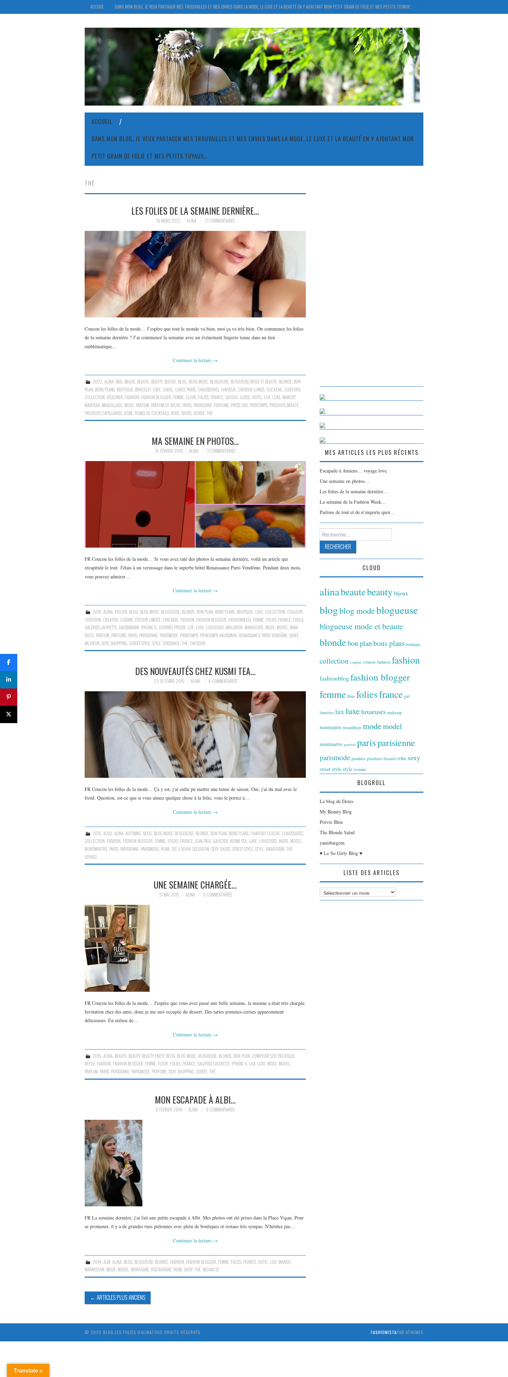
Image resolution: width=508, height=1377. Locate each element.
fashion (132, 397)
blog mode (198, 381)
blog (182, 381)
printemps (258, 405)
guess (245, 397)
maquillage (112, 405)
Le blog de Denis (336, 801)
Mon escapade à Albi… (195, 1099)
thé (210, 413)
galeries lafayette (101, 627)
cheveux (228, 389)
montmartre (96, 849)
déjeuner (115, 397)
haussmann (129, 627)
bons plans (105, 389)
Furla (298, 619)
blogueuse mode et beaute (254, 381)
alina (109, 381)
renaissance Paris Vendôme (263, 635)
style (156, 643)
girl (407, 696)
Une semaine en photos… (344, 481)
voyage (91, 857)
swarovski (275, 849)
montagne (140, 1269)
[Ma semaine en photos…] (195, 504)
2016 (97, 612)
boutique (125, 389)
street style (139, 643)
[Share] (8, 662)
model (282, 627)
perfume (221, 405)
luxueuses (215, 627)
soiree (199, 413)
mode (129, 405)
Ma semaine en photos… (195, 440)
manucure (254, 627)
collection (95, 397)
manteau (92, 405)
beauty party (153, 1056)
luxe (276, 397)
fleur (191, 397)
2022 (97, 381)
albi (106, 1262)
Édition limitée (148, 619)
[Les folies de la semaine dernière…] (195, 274)
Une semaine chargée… (195, 884)
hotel (257, 397)
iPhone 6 (149, 627)
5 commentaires (217, 894)
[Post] (8, 714)
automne (133, 833)
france (216, 397)
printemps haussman (218, 635)
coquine (355, 662)
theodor (197, 643)
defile (90, 1063)
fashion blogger (156, 397)
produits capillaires (103, 413)
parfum (142, 405)
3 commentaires (221, 451)
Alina (191, 220)
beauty (156, 381)
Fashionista (384, 1332)
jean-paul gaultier (211, 841)
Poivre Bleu (331, 822)
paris (186, 405)
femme (178, 397)
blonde (285, 381)
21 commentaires (220, 220)
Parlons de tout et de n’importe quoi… (357, 512)
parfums (118, 635)
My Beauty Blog (336, 811)
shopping (119, 643)
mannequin (94, 1269)
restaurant (161, 1269)
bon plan (205, 612)
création (93, 619)
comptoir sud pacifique (273, 1056)
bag (119, 381)
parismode (169, 635)
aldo (107, 833)
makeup (288, 397)
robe (128, 413)
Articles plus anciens (117, 1297)
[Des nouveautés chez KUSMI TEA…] (195, 734)
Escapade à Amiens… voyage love (353, 470)
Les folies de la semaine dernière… (195, 210)
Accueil (97, 6)
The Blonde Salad (337, 832)
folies (203, 397)
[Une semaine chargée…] (195, 948)
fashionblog (239, 619)
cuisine (126, 619)
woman (360, 769)
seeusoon (200, 849)
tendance (171, 643)
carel (168, 389)
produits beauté (284, 405)
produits (358, 758)
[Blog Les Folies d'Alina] (252, 66)
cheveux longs (251, 389)
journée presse (172, 627)
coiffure (292, 389)
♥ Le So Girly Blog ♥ (341, 853)
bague (129, 381)
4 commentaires (222, 681)
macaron (234, 627)
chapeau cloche (265, 833)
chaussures (208, 389)
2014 (97, 1262)
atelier (121, 612)
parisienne (203, 405)
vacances (211, 1269)
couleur (295, 612)
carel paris (185, 389)
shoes (186, 413)
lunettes (327, 713)
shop (188, 1269)
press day (239, 405)
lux (267, 397)
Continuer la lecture (195, 360)
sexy (105, 643)
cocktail (274, 389)
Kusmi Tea (238, 841)
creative (110, 619)
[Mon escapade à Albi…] (195, 1163)
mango (285, 1262)
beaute (143, 381)
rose (175, 413)
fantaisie (170, 619)
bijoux (170, 381)
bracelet (143, 389)
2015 (97, 833)
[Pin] (8, 697)
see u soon (181, 849)
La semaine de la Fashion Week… (353, 501)
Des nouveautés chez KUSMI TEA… (195, 670)
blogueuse (219, 381)
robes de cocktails (152, 413)
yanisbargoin (332, 842)
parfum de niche (165, 405)
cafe (157, 389)
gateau (231, 397)
